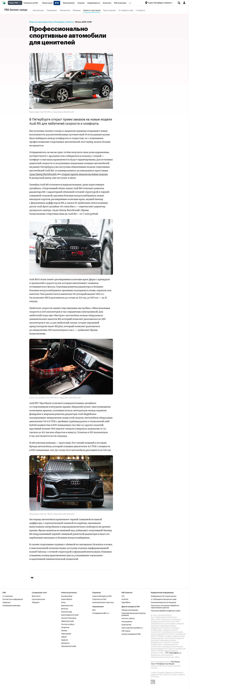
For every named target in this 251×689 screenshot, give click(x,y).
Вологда (64, 608)
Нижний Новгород (68, 617)
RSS (93, 609)
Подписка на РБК (99, 599)
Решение (77, 10)
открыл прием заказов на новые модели (84, 174)
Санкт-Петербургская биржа (162, 663)
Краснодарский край (69, 614)
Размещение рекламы (11, 605)
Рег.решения (127, 621)
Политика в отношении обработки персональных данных (165, 606)
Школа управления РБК (131, 633)
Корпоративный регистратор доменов (134, 614)
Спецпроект (52, 10)
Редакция (6, 602)
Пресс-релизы (109, 10)
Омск (63, 602)
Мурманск (65, 642)
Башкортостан (67, 605)
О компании (8, 595)
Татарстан (65, 627)
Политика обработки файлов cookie (165, 610)
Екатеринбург (67, 595)
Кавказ (64, 636)
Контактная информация (13, 599)
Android (125, 599)
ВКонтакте (36, 595)
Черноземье (66, 633)
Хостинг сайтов (128, 618)
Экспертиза (65, 10)
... (130, 2)
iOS (123, 595)
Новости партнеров (91, 10)
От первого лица (125, 10)
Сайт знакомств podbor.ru (132, 627)
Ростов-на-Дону (67, 624)
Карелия (64, 639)
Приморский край (68, 646)
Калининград (66, 611)
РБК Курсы (126, 630)
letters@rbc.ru (175, 652)
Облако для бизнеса (130, 609)
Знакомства (126, 624)
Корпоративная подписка (102, 602)
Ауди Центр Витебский (42, 174)
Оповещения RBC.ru (100, 613)
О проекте (140, 10)
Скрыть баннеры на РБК (102, 595)
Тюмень (64, 630)
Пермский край (67, 621)
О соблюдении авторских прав (163, 599)
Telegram (35, 602)
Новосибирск (66, 599)
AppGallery (126, 602)
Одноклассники (38, 599)
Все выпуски (38, 10)
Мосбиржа (175, 661)
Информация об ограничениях (163, 595)
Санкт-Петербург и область (61, 22)
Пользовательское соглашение (163, 602)
